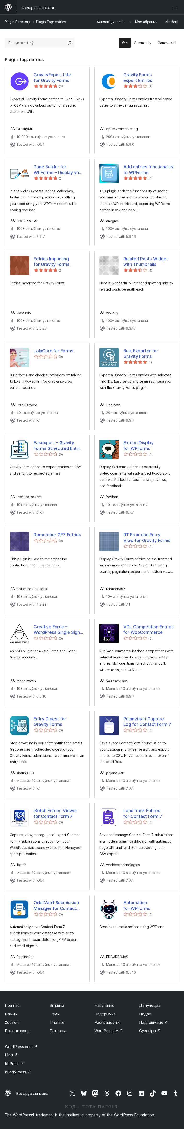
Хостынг (12, 1022)
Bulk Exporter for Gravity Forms (140, 353)
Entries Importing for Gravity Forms (51, 261)
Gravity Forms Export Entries (137, 77)
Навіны (11, 1014)
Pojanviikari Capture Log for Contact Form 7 (147, 721)
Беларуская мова (32, 1093)
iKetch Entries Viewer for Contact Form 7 (55, 813)
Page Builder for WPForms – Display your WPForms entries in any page (58, 169)
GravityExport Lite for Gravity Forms (52, 77)
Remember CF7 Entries (57, 534)
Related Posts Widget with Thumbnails (145, 261)
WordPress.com (21, 1046)
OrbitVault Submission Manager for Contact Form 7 (56, 905)
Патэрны (58, 1030)
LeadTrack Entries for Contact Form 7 (142, 813)
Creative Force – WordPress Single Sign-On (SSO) (58, 629)
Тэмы (55, 1014)
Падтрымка (105, 1014)
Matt (11, 1055)
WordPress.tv (108, 1030)
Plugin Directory (17, 22)
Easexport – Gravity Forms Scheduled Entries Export (59, 445)
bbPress (14, 1063)
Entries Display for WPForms (138, 445)
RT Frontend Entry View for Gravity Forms (147, 537)
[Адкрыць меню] (176, 7)
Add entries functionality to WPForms (148, 169)
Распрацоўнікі (107, 1022)
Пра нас (12, 1005)
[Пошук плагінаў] (70, 43)
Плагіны (57, 1022)
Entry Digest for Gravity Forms (50, 721)
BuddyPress (18, 1072)
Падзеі (145, 1014)
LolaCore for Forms (53, 350)
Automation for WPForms (136, 905)
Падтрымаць (153, 1022)
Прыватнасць (17, 1030)
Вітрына (57, 1005)
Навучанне (104, 1005)
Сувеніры (150, 1030)
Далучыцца (150, 1005)
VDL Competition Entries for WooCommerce (148, 629)
